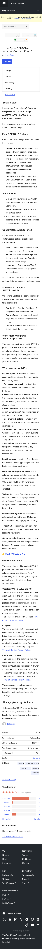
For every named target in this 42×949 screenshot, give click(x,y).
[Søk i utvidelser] (27, 26)
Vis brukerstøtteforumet (12, 836)
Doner (26, 879)
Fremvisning (27, 851)
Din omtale (7, 819)
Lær (4, 871)
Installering (9, 82)
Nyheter (5, 855)
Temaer (25, 855)
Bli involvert (27, 871)
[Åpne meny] (38, 3)
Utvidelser (26, 859)
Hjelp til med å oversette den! (23, 19)
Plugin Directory (8, 11)
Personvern (7, 863)
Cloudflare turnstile (32, 763)
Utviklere (6, 879)
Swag (25, 883)
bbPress (7, 899)
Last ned (7, 61)
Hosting (5, 859)
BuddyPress (8, 903)
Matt (5, 895)
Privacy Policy (18, 620)
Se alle (37, 819)
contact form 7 (26, 768)
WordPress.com (10, 891)
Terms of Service (9, 650)
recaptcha (35, 773)
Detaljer (8, 70)
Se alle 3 (36, 758)
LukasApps (9, 55)
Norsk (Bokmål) (14, 913)
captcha (21, 763)
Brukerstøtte (10, 94)
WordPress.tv (9, 883)
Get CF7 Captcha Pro (15, 554)
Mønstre (25, 863)
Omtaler (8, 76)
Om (3, 851)
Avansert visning (9, 779)
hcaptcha (35, 768)
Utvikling (8, 88)
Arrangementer (28, 875)
